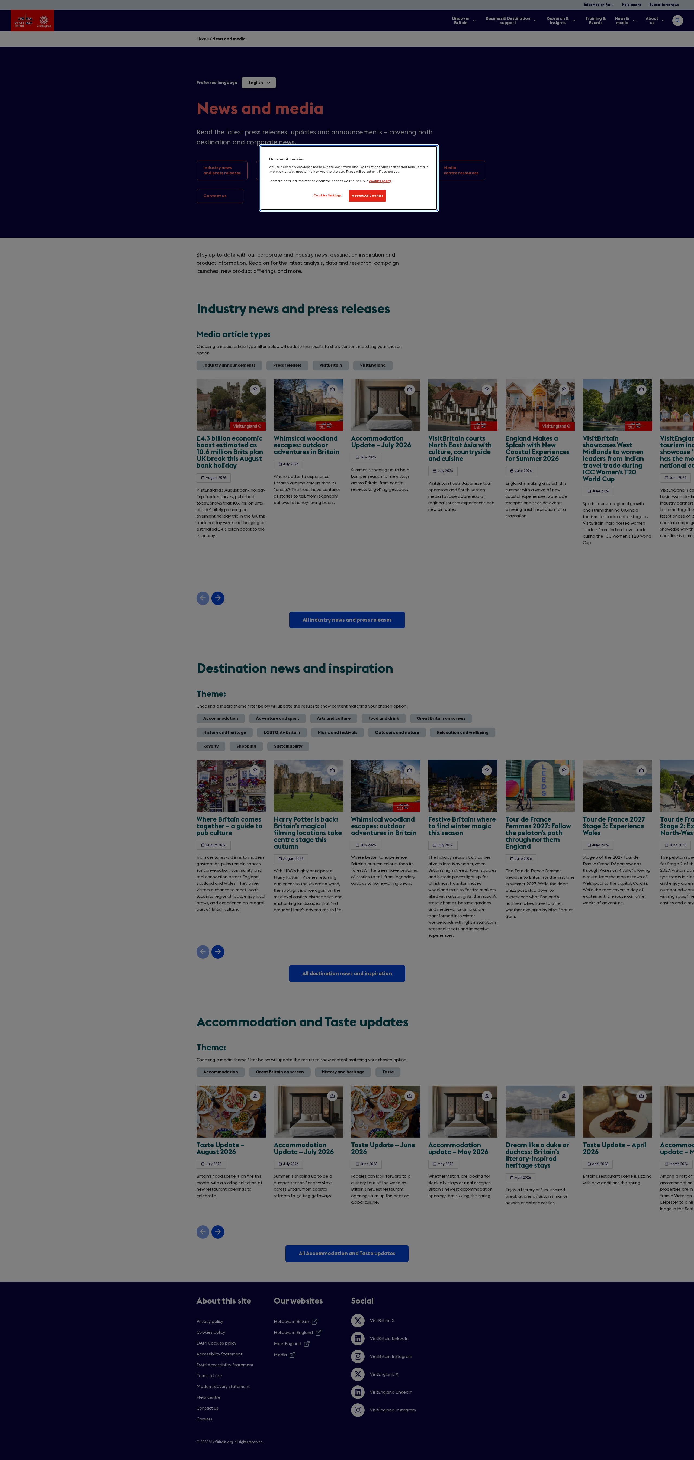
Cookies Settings (328, 195)
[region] (349, 178)
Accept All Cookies (367, 195)
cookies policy (380, 181)
